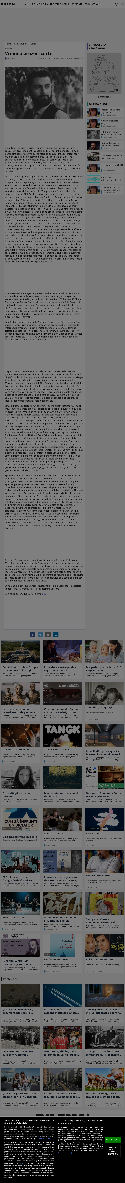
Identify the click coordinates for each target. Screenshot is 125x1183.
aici (21, 1163)
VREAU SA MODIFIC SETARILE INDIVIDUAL (113, 1150)
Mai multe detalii (46, 1139)
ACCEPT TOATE (113, 1140)
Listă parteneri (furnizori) (68, 1153)
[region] (62, 1149)
